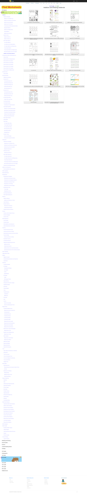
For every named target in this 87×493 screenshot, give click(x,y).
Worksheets (27, 3)
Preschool (32, 3)
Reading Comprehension (30, 485)
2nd (43, 3)
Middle (57, 3)
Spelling (28, 486)
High (60, 3)
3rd (46, 3)
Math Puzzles (46, 482)
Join (64, 483)
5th (51, 3)
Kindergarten (37, 3)
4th (48, 3)
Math (27, 482)
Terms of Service (12, 482)
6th (54, 3)
